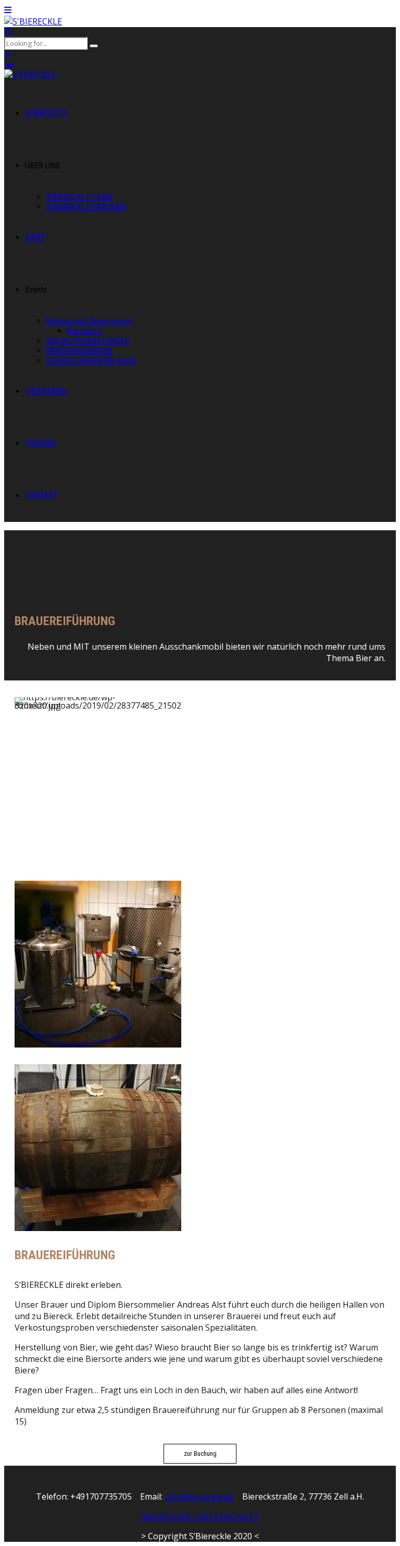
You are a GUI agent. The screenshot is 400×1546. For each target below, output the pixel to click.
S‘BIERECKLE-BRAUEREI (86, 207)
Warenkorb (84, 331)
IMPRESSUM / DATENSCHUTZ (200, 1516)
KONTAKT (41, 496)
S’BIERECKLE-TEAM (79, 197)
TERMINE (40, 443)
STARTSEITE (46, 113)
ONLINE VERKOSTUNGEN (88, 341)
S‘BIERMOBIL (47, 391)
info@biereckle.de (199, 1496)
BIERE (35, 237)
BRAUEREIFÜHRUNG (79, 351)
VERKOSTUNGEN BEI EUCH (91, 361)
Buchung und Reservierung (89, 321)
